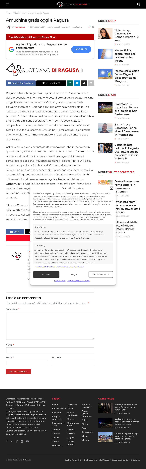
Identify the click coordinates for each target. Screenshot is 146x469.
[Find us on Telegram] (22, 441)
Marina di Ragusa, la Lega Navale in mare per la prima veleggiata (127, 436)
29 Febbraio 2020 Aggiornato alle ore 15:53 (50, 27)
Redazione (20, 27)
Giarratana (72, 404)
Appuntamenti (59, 408)
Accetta (46, 274)
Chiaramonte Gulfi (58, 424)
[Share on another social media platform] (91, 83)
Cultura (55, 441)
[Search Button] (138, 4)
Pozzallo (71, 433)
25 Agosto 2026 (122, 196)
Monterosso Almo (73, 424)
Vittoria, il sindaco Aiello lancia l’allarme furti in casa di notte (126, 407)
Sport (84, 428)
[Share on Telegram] (77, 83)
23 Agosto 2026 (122, 85)
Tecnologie (87, 432)
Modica (70, 419)
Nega (74, 274)
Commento (13, 309)
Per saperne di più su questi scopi (70, 267)
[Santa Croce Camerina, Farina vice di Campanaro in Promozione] (105, 128)
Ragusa (70, 437)
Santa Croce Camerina (87, 414)
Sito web (56, 357)
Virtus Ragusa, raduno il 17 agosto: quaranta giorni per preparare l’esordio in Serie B (127, 151)
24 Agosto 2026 (123, 44)
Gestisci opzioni (101, 274)
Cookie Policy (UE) (73, 460)
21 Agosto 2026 (122, 216)
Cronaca (56, 433)
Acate (55, 404)
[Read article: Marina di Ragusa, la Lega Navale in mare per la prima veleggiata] (105, 437)
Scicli (84, 420)
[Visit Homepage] (73, 4)
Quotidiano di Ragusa (21, 460)
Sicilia (85, 424)
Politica (71, 429)
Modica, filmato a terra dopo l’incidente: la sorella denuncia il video (127, 421)
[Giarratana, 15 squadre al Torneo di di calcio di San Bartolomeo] (105, 107)
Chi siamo (135, 460)
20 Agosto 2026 (123, 236)
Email (10, 357)
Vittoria (85, 440)
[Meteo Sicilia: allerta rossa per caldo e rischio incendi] (105, 54)
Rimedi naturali (71, 442)
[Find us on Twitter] (11, 441)
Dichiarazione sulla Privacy (78, 281)
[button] (111, 188)
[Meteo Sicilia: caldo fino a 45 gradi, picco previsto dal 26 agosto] (105, 74)
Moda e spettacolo (72, 413)
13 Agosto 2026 (122, 162)
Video (85, 436)
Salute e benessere (87, 405)
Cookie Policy (60, 281)
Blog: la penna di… (57, 417)
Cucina (55, 437)
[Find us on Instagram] (17, 441)
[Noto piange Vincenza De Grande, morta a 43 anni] (105, 33)
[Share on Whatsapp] (70, 83)
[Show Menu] (7, 4)
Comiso (56, 429)
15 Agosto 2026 (122, 139)
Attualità (17, 13)
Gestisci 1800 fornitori (45, 267)
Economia (57, 445)
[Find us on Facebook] (6, 441)
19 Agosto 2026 (122, 118)
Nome (10, 344)
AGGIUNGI (81, 49)
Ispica (70, 408)
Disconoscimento (120, 460)
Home (8, 13)
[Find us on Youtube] (27, 441)
